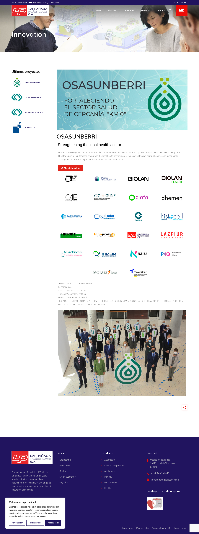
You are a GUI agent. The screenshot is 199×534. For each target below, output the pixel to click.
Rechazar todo (35, 523)
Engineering (65, 460)
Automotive (109, 460)
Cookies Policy (159, 528)
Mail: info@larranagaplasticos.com (46, 2)
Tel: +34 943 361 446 (19, 2)
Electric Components (114, 465)
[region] (35, 513)
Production (64, 465)
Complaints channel (177, 528)
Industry (108, 477)
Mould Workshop (67, 477)
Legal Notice (128, 528)
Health (107, 488)
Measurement (111, 482)
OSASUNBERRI (32, 82)
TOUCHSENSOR (33, 97)
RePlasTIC (30, 127)
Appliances (109, 471)
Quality (62, 471)
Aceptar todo (53, 523)
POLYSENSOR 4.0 (34, 112)
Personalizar (17, 523)
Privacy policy (143, 528)
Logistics (63, 482)
